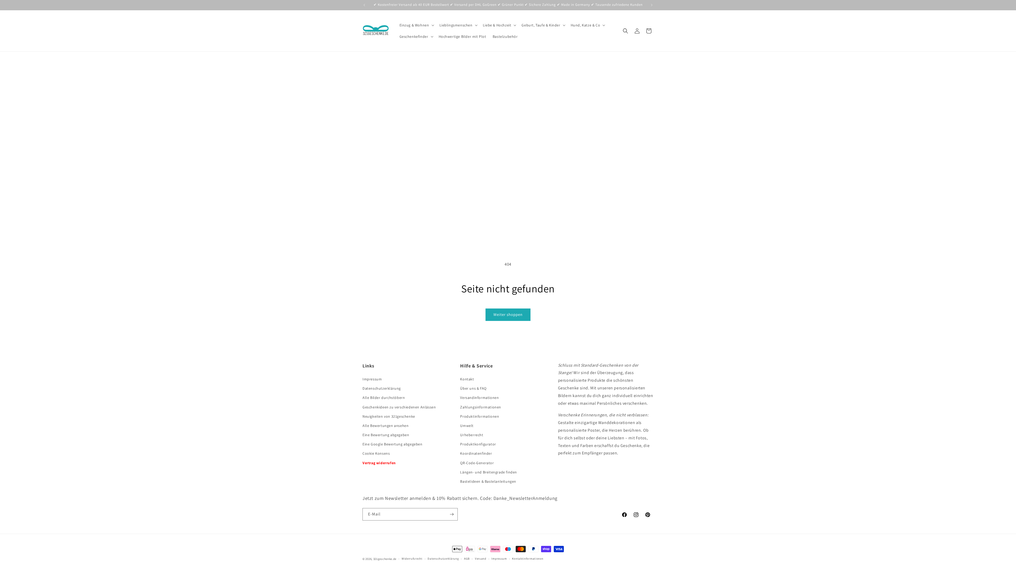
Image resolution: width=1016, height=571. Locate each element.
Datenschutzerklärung (381, 388)
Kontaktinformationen (527, 558)
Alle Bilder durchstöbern (383, 397)
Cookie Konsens (376, 453)
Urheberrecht (471, 434)
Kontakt (467, 379)
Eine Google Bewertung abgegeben (392, 444)
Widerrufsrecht (412, 558)
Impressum (372, 379)
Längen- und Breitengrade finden (488, 472)
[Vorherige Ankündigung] (364, 5)
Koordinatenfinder (476, 453)
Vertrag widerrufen (379, 463)
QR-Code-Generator (477, 463)
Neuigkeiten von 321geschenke (388, 416)
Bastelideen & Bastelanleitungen (488, 481)
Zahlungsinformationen (480, 407)
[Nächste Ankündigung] (651, 5)
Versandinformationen (479, 397)
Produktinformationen (479, 416)
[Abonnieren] (451, 514)
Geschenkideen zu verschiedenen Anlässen (399, 407)
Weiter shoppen (508, 314)
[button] (416, 25)
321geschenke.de (385, 559)
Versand (480, 558)
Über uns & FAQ (473, 388)
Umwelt (467, 425)
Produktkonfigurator (478, 444)
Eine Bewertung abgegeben (385, 434)
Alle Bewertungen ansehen (385, 425)
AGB (467, 558)
